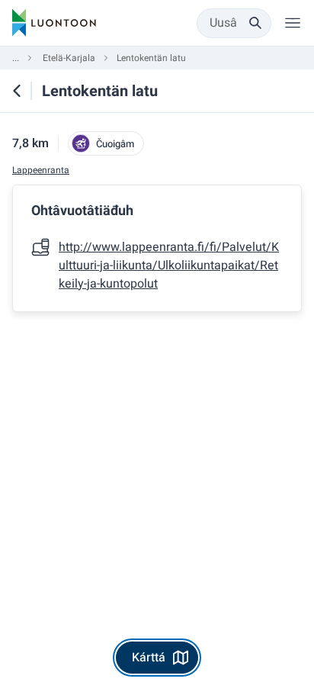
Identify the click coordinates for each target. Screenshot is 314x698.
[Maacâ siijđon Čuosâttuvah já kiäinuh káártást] (17, 91)
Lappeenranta (40, 170)
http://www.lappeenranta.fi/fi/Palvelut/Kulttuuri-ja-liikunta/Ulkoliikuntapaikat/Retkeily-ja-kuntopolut (169, 265)
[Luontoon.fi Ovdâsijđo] (54, 23)
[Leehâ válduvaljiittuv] (292, 23)
